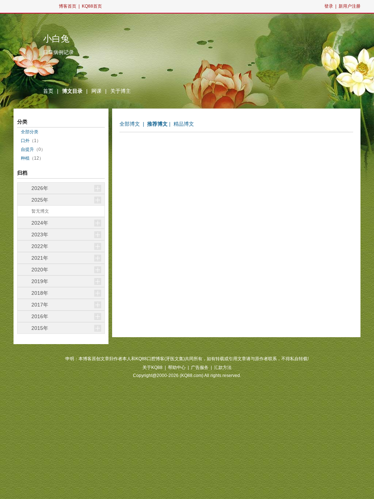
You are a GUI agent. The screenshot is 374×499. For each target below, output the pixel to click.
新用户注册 (349, 6)
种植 (25, 158)
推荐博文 (157, 124)
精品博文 (183, 124)
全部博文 (129, 124)
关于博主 (120, 91)
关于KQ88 (152, 367)
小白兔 (56, 38)
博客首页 (67, 6)
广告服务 (200, 367)
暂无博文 (40, 211)
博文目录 (72, 91)
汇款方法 (223, 367)
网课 (96, 91)
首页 (48, 91)
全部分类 (29, 131)
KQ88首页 (92, 6)
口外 (25, 140)
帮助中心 (177, 367)
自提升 (27, 149)
